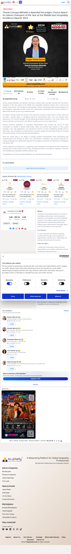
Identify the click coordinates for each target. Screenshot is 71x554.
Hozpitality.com (31, 542)
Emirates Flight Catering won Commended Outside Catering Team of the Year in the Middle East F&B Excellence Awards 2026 (61, 195)
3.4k (11, 217)
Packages (39, 537)
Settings (16, 440)
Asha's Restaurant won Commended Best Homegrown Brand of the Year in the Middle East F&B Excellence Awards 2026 (27, 195)
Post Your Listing (8, 514)
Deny (13, 296)
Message (15, 223)
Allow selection (35, 296)
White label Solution (52, 537)
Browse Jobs (6, 471)
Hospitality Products (9, 517)
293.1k (17, 217)
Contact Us (7, 223)
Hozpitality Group (11, 99)
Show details (60, 290)
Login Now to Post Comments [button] (35, 168)
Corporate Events (8, 499)
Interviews (6, 493)
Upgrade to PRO (35, 379)
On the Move (6, 496)
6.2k (24, 217)
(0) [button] (8, 91)
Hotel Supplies (7, 511)
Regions (8, 537)
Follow (12, 324)
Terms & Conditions (34, 440)
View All (66, 310)
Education (30, 540)
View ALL (35, 384)
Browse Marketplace (9, 508)
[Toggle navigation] (68, 2)
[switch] (26, 283)
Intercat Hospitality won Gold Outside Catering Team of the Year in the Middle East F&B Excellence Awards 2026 (44, 195)
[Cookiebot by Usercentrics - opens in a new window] (61, 256)
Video (64, 537)
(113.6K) (41, 92)
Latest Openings (8, 478)
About (11, 440)
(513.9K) (52, 93)
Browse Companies (9, 475)
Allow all (58, 296)
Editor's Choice (7, 9)
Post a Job (5, 481)
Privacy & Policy (23, 440)
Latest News (6, 489)
